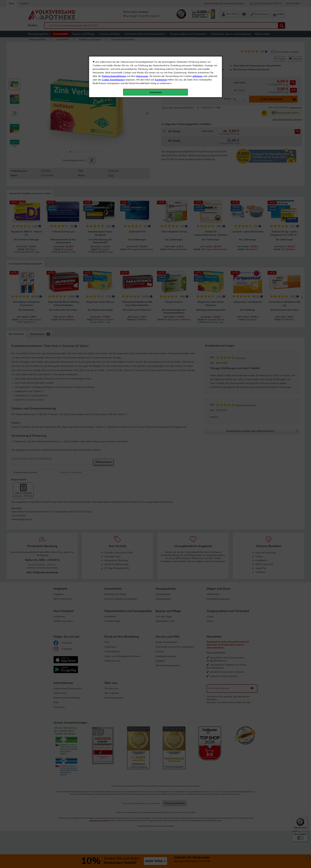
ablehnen (197, 76)
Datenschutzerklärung (114, 76)
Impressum (142, 76)
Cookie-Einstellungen (113, 80)
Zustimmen (161, 80)
